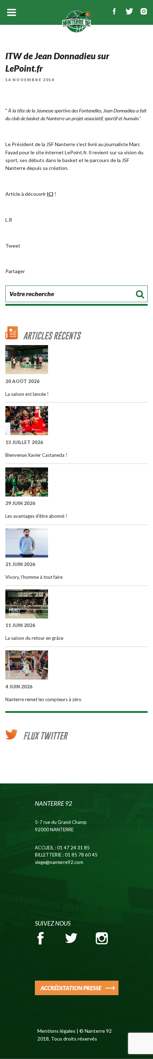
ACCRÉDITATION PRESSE (71, 988)
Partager (15, 271)
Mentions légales (56, 1031)
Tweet (12, 246)
